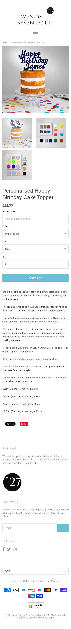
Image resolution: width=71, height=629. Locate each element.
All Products (54, 581)
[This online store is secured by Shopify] (35, 609)
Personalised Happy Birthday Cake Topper (27, 42)
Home (4, 42)
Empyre (31, 617)
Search (14, 581)
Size (4, 242)
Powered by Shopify (45, 617)
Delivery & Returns (33, 581)
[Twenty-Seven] (36, 24)
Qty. (4, 257)
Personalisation (9, 212)
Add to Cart (35, 278)
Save (25, 424)
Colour (5, 227)
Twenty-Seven (18, 614)
